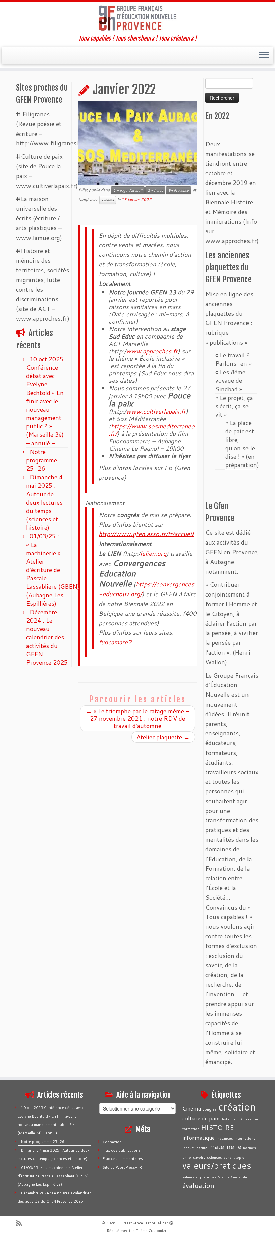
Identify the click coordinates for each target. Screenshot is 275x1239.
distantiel (229, 1118)
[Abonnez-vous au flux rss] (21, 1223)
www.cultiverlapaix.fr (156, 411)
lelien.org (153, 553)
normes (249, 1147)
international (245, 1138)
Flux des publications (122, 1150)
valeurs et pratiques (199, 1176)
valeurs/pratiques (216, 1165)
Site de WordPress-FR (122, 1167)
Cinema (108, 200)
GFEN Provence (129, 1223)
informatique (198, 1137)
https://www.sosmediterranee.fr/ (152, 430)
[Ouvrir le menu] (264, 56)
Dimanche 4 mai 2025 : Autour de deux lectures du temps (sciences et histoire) (44, 502)
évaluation (198, 1185)
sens (228, 1157)
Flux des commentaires (123, 1158)
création (237, 1107)
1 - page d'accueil (127, 190)
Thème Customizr (151, 1230)
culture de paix (200, 1118)
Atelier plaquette (163, 737)
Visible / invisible (232, 1176)
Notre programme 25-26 (41, 460)
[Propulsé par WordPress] (171, 1221)
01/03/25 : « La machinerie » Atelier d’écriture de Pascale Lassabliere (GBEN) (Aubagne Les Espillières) (52, 570)
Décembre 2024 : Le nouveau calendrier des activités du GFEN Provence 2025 (47, 637)
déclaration (248, 1118)
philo (186, 1157)
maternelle (225, 1146)
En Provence (178, 190)
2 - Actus (155, 190)
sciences (214, 1157)
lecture (201, 1147)
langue (188, 1147)
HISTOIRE (217, 1127)
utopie (238, 1157)
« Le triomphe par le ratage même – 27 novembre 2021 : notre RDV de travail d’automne (137, 718)
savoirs (199, 1157)
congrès (210, 1109)
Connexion (112, 1142)
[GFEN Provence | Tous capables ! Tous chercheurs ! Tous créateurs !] (137, 18)
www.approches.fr (152, 351)
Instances (224, 1138)
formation (190, 1128)
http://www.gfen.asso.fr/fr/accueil (146, 533)
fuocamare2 (115, 642)
